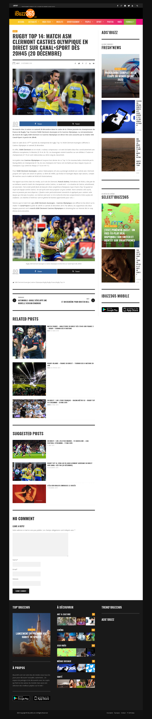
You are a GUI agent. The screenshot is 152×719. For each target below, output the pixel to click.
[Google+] (121, 5)
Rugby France (51, 282)
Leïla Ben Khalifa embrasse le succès (61, 485)
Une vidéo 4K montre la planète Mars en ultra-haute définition (138, 152)
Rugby (45, 282)
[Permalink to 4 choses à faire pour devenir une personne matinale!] (66, 683)
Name (15, 560)
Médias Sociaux (64, 661)
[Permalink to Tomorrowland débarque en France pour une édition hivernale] (81, 621)
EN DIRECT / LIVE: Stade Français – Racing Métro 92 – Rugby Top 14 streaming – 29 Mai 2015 (71, 401)
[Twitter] (128, 5)
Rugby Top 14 (60, 282)
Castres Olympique (36, 282)
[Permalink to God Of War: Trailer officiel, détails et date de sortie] (81, 652)
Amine (49, 405)
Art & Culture (64, 614)
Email (15, 569)
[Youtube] (132, 5)
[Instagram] (125, 5)
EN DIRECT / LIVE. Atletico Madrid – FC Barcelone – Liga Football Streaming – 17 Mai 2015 (68, 442)
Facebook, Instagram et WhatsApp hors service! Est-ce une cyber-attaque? (139, 113)
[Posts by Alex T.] (14, 63)
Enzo (48, 331)
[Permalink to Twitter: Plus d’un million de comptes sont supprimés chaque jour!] (90, 668)
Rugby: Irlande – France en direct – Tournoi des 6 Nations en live (70, 364)
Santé (59, 676)
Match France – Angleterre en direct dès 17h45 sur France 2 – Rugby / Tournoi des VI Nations (70, 327)
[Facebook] (117, 5)
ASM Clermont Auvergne (22, 282)
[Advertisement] (98, 13)
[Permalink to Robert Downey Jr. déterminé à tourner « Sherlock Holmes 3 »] (81, 637)
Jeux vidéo (61, 645)
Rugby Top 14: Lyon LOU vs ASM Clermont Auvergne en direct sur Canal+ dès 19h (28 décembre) (69, 464)
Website (15, 579)
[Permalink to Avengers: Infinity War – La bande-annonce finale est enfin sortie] (90, 637)
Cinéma (60, 629)
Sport (15, 31)
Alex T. (18, 63)
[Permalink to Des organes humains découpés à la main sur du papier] (90, 621)
